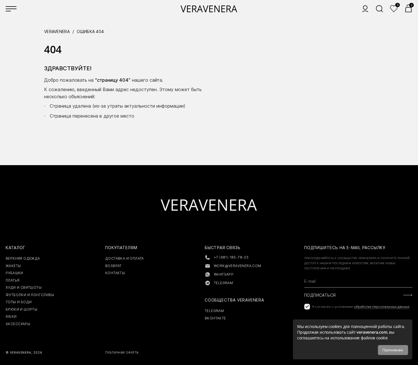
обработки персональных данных (381, 307)
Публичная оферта (121, 352)
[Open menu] (11, 8)
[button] (408, 8)
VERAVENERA (57, 31)
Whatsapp (223, 274)
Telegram (223, 283)
